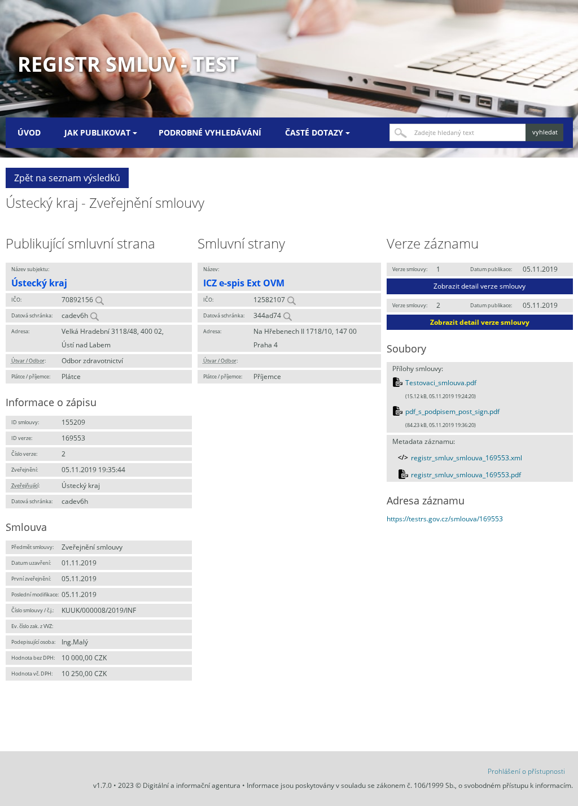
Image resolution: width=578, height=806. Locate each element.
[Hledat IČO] (99, 299)
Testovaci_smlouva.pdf (440, 382)
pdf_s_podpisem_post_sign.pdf (452, 411)
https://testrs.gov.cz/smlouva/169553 (445, 519)
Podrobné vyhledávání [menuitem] (210, 132)
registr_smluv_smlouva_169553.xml (466, 458)
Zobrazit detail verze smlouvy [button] (480, 286)
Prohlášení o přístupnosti (526, 771)
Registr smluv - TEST (128, 64)
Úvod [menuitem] (29, 132)
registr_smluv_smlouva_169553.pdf (466, 474)
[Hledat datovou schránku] (94, 315)
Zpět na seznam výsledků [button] (67, 178)
